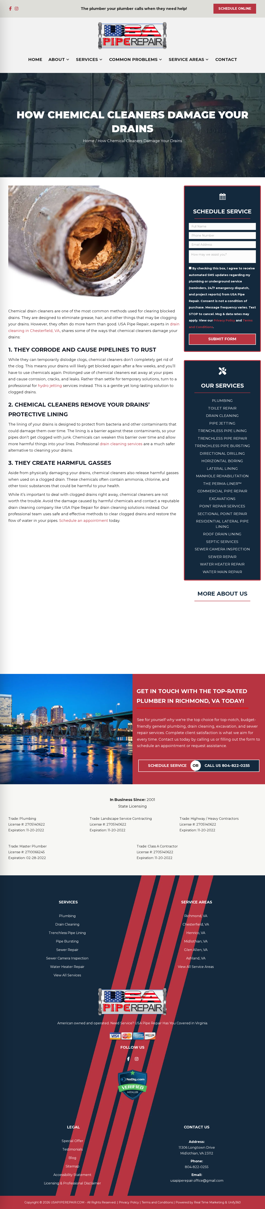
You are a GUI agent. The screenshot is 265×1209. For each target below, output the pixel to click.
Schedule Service (167, 765)
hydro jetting (50, 385)
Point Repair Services (222, 506)
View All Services (67, 975)
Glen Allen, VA (195, 950)
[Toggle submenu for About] (67, 59)
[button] (10, 9)
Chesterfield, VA (196, 924)
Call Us (227, 765)
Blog (72, 1158)
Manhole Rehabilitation (222, 476)
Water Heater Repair (222, 564)
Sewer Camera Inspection (222, 549)
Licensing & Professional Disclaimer (72, 1183)
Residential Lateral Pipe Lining (222, 524)
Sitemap (72, 1166)
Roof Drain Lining (222, 534)
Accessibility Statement (72, 1175)
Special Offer (72, 1141)
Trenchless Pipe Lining (222, 431)
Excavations (222, 499)
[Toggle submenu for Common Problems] (160, 59)
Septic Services (222, 542)
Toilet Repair (222, 408)
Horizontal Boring (222, 461)
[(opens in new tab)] (132, 1084)
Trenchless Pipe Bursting (222, 446)
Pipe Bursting (67, 941)
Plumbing (222, 401)
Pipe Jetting (222, 423)
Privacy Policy (224, 320)
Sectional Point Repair (222, 514)
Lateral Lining (222, 468)
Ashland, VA (195, 958)
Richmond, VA (195, 916)
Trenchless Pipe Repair (222, 438)
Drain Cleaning (222, 416)
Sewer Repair (222, 557)
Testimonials (72, 1149)
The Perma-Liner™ (222, 484)
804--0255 (196, 1167)
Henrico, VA (195, 933)
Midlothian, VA (195, 941)
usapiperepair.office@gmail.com (196, 1181)
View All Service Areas (196, 967)
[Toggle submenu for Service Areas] (207, 59)
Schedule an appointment (83, 520)
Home (88, 141)
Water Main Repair (222, 572)
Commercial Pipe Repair (222, 491)
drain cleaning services (121, 444)
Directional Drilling (222, 453)
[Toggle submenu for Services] (100, 59)
